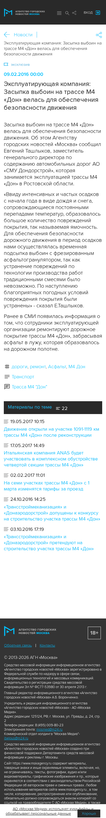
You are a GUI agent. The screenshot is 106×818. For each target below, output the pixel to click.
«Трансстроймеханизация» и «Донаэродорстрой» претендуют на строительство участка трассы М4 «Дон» (49, 543)
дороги (19, 367)
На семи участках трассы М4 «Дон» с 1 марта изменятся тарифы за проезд (46, 486)
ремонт (38, 367)
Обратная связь (18, 645)
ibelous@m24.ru (16, 738)
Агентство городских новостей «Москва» (24, 12)
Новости (23, 35)
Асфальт (57, 367)
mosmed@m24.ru (49, 729)
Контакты (47, 645)
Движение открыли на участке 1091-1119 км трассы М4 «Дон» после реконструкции (51, 432)
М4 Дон (76, 367)
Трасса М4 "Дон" (29, 387)
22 (64, 408)
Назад (9, 34)
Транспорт (23, 377)
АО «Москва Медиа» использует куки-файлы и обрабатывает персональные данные (49, 811)
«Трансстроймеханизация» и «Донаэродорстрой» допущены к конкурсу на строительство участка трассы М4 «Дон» (52, 513)
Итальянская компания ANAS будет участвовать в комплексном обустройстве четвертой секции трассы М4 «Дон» (51, 459)
